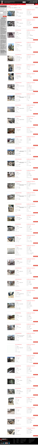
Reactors (14, 440)
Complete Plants (22, 442)
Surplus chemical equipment (23, 439)
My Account (30, 0)
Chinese (17, 442)
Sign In (33, 0)
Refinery (14, 439)
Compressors (18, 440)
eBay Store (14, 443)
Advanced (37, 4)
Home (28, 0)
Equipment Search (11, 5)
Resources (30, 442)
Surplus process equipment (31, 439)
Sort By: (12, 7)
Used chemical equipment (23, 440)
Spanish (14, 442)
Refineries (18, 439)
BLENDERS (15, 5)
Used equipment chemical (31, 440)
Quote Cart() (35, 0)
